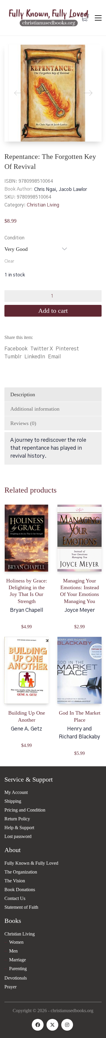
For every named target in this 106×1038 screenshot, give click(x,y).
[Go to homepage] (48, 17)
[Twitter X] (52, 1025)
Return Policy (17, 818)
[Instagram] (67, 1025)
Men (13, 950)
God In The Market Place (79, 716)
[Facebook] (38, 1025)
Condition (14, 238)
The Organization (20, 871)
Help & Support (19, 827)
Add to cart (53, 310)
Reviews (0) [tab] (23, 423)
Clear (9, 261)
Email (54, 357)
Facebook (15, 349)
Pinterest (67, 349)
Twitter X (41, 349)
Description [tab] (22, 394)
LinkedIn (34, 357)
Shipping (12, 801)
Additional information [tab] (34, 409)
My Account (16, 792)
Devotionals (15, 977)
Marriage (17, 959)
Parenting (18, 968)
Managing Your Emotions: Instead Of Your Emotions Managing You (79, 591)
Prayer (10, 986)
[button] (98, 18)
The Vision (14, 880)
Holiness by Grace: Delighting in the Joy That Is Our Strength (26, 591)
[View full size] (13, 54)
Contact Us (14, 898)
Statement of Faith (21, 907)
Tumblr (12, 357)
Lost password (18, 836)
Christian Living (43, 205)
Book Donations (19, 889)
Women (16, 942)
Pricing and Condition (24, 809)
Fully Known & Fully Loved (31, 863)
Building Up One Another (26, 716)
